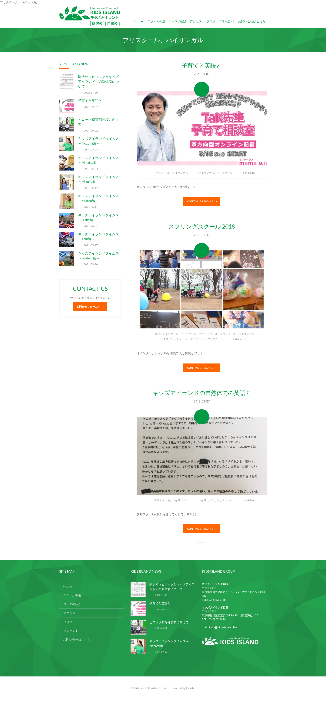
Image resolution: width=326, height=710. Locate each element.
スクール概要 (157, 21)
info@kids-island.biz (223, 627)
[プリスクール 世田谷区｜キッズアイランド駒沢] (89, 16)
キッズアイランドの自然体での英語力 (202, 392)
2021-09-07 (202, 74)
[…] (193, 187)
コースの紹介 (178, 21)
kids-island (249, 172)
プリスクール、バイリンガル (171, 172)
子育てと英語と (90, 101)
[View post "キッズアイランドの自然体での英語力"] (202, 456)
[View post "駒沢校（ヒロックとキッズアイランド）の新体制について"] (66, 82)
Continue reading (200, 201)
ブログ (210, 21)
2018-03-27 (202, 401)
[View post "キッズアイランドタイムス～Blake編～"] (66, 220)
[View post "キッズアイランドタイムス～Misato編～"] (66, 201)
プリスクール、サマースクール (199, 334)
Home (138, 21)
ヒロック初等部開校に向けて (169, 622)
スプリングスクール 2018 (201, 226)
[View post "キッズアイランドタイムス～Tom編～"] (66, 239)
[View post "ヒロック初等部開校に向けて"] (66, 124)
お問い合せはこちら (251, 21)
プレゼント (227, 21)
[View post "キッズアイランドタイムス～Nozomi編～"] (66, 143)
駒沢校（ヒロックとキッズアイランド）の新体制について (98, 81)
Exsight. (190, 688)
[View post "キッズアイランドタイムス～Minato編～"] (66, 163)
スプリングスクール (166, 334)
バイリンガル (206, 172)
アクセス (196, 21)
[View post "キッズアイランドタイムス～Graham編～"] (66, 258)
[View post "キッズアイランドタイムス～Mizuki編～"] (66, 182)
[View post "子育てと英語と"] (66, 105)
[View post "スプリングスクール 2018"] (202, 289)
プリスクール (224, 172)
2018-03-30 (202, 235)
